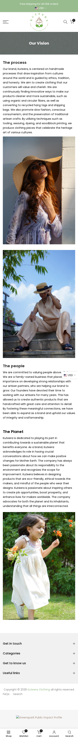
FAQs (6, 694)
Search (18, 694)
